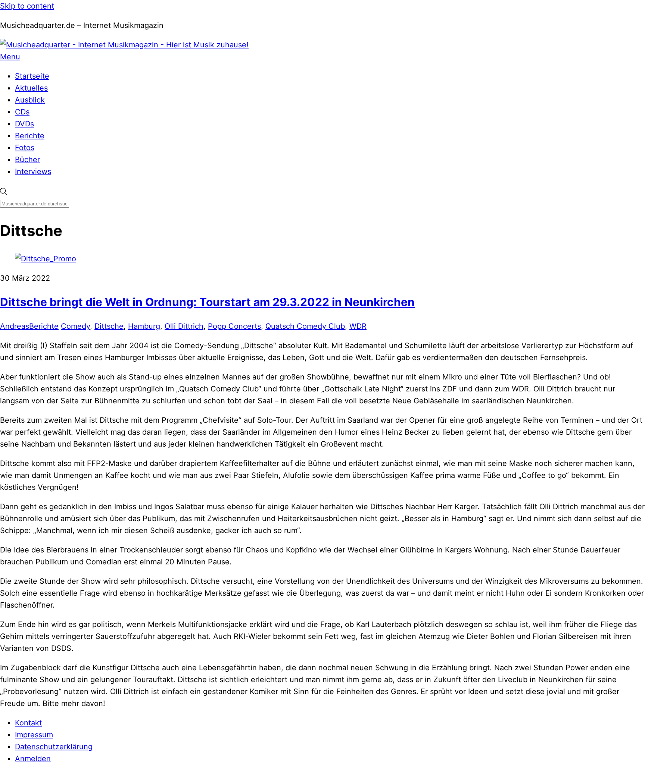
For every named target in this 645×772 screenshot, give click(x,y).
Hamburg (144, 326)
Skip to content (27, 5)
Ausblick (30, 99)
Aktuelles (31, 87)
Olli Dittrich (184, 326)
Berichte (29, 135)
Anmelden (33, 758)
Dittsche (109, 326)
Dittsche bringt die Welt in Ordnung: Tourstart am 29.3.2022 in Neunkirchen (207, 302)
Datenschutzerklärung (54, 746)
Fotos (24, 147)
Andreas (14, 326)
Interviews (33, 171)
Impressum (34, 734)
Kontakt (28, 722)
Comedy (75, 326)
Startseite (32, 76)
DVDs (24, 123)
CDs (22, 111)
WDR (358, 326)
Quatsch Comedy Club (305, 326)
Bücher (27, 159)
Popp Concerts (234, 326)
